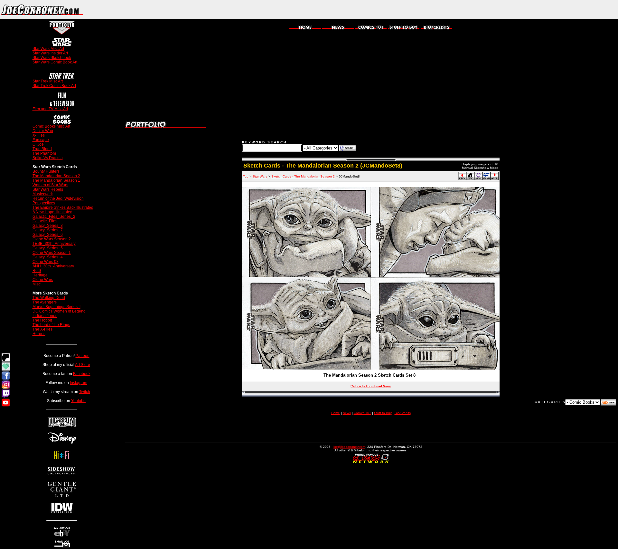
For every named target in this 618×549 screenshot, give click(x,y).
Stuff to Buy (383, 413)
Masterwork (43, 194)
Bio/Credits (403, 413)
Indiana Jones (45, 315)
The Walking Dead (49, 297)
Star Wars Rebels (48, 189)
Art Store (82, 364)
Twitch (84, 392)
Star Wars (260, 176)
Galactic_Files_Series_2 (54, 216)
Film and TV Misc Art (50, 109)
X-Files (39, 135)
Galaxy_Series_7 (48, 230)
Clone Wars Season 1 (52, 252)
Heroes (39, 334)
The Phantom (44, 153)
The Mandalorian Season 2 (56, 176)
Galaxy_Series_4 (48, 257)
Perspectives (44, 203)
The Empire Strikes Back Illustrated (63, 207)
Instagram (78, 382)
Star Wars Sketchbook (52, 57)
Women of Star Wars (50, 185)
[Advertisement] (542, 9)
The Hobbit (42, 320)
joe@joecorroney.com (349, 446)
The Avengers (45, 302)
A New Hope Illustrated (52, 212)
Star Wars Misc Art (48, 48)
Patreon (82, 355)
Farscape (41, 140)
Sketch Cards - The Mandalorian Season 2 (303, 176)
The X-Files (42, 329)
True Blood (42, 149)
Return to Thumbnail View (371, 386)
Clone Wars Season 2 (52, 239)
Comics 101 (362, 413)
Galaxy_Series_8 (48, 225)
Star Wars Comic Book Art (55, 62)
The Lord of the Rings (51, 325)
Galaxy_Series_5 (48, 248)
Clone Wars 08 (46, 261)
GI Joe (38, 144)
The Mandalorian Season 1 (56, 180)
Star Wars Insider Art (50, 53)
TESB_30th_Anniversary (54, 243)
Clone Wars (43, 279)
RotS (37, 270)
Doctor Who (43, 131)
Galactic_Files (45, 221)
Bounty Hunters (46, 171)
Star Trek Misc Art (48, 81)
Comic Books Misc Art (51, 126)
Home (335, 413)
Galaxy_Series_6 (48, 234)
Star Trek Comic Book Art (54, 85)
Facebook (81, 373)
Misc (37, 284)
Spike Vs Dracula (48, 158)
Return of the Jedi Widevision (58, 198)
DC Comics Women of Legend (59, 311)
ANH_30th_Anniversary (53, 266)
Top (245, 176)
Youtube (78, 401)
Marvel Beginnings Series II (56, 306)
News (347, 413)
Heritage (40, 275)
